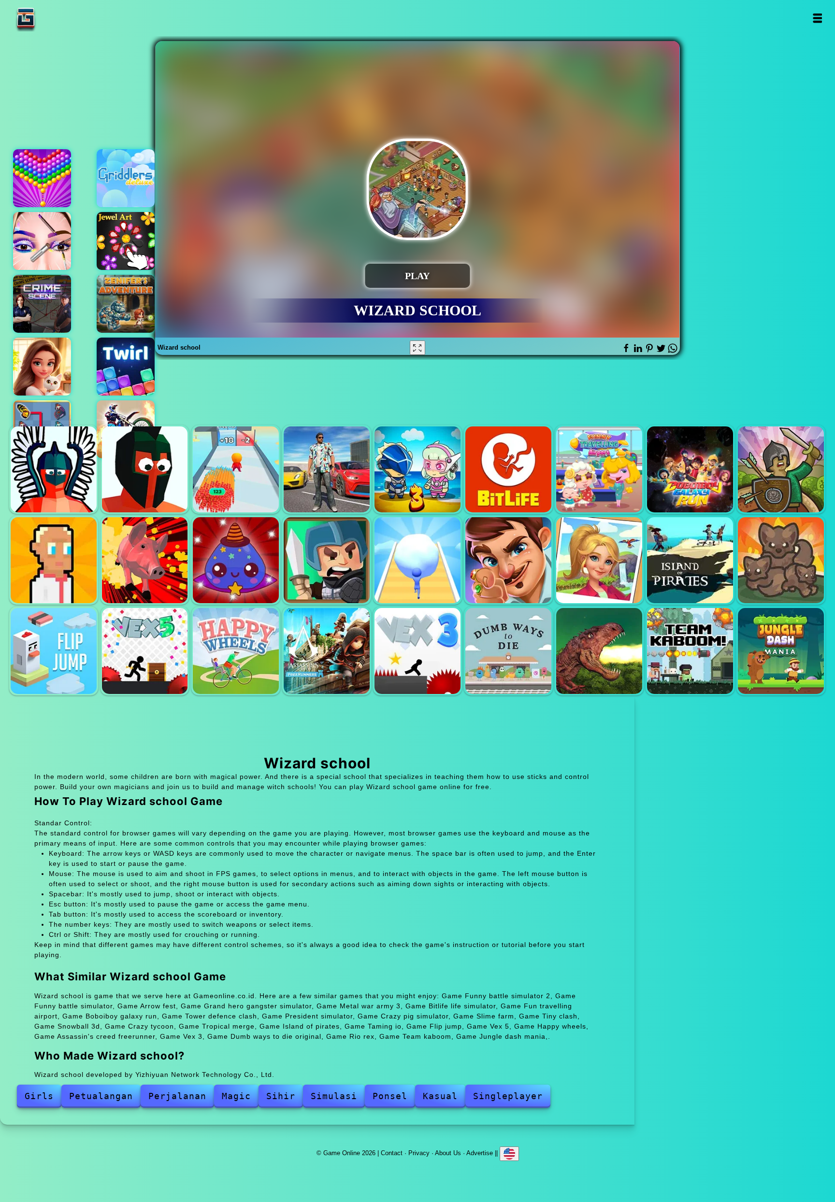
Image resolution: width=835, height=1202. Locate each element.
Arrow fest (236, 469)
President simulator (54, 560)
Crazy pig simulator (145, 560)
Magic (236, 1096)
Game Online (56, 18)
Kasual (440, 1096)
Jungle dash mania (781, 651)
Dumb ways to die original (508, 651)
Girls (39, 1096)
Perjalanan (177, 1096)
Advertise (479, 1152)
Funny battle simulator (145, 469)
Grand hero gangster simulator (327, 469)
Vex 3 (417, 651)
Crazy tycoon (508, 560)
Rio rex (599, 651)
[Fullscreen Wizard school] (417, 347)
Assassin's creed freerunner (327, 651)
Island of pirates (690, 560)
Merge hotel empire (42, 367)
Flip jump (54, 651)
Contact (392, 1152)
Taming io (781, 560)
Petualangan (101, 1096)
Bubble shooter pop (42, 178)
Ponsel (390, 1096)
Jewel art (126, 241)
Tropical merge (599, 560)
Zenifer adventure (126, 304)
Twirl (126, 367)
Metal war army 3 (417, 469)
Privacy (419, 1152)
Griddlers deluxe (126, 178)
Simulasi (334, 1096)
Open (817, 18)
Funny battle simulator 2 (54, 469)
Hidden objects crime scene (42, 304)
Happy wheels (236, 651)
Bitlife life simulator (508, 469)
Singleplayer (508, 1096)
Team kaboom (690, 651)
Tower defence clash (781, 469)
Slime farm (236, 560)
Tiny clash (327, 560)
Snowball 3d (417, 560)
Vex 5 (145, 651)
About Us (448, 1152)
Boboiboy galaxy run (690, 469)
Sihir (280, 1096)
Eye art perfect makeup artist (42, 241)
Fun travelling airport (599, 469)
